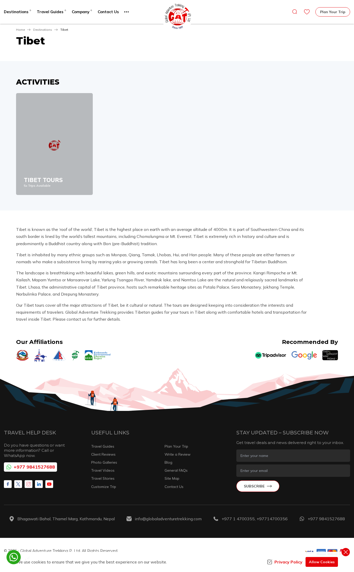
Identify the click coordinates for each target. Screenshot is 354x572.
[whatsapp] (13, 557)
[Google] (304, 355)
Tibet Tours (43, 180)
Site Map (172, 478)
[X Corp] (18, 484)
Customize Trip (103, 486)
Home (20, 30)
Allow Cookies (322, 562)
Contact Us (108, 11)
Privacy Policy (288, 562)
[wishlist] (307, 12)
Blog (168, 462)
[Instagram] (28, 484)
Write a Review (177, 454)
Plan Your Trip (332, 12)
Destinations (42, 30)
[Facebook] (8, 484)
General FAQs (176, 470)
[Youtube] (49, 484)
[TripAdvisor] (270, 355)
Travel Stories (103, 478)
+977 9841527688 (34, 467)
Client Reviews (103, 454)
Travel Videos (103, 470)
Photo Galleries (104, 462)
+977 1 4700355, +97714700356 (255, 518)
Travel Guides (102, 446)
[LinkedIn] (39, 484)
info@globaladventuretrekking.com (168, 518)
